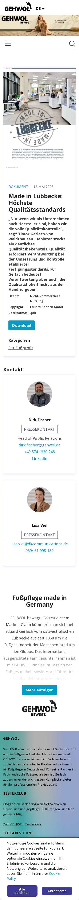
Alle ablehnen (22, 891)
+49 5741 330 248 (39, 451)
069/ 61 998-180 (39, 550)
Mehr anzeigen (39, 689)
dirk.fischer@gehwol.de (39, 444)
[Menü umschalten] (8, 43)
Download (21, 325)
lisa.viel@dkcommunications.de (39, 543)
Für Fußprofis (20, 347)
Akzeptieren (57, 891)
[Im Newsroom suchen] (72, 43)
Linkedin (39, 458)
